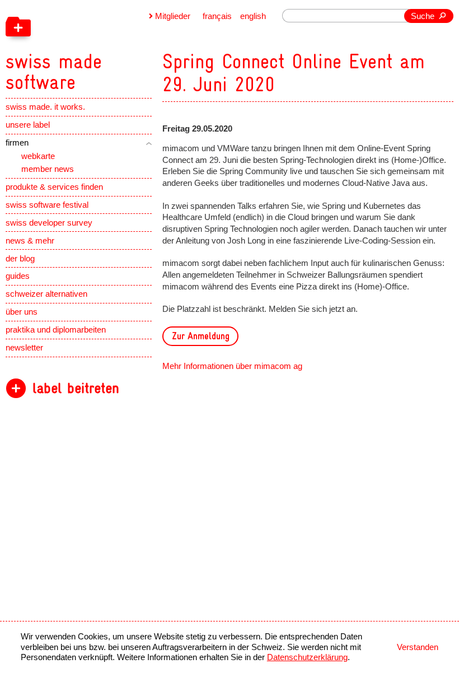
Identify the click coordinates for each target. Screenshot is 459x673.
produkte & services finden (54, 187)
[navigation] (109, 46)
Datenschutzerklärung (307, 657)
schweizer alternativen (46, 293)
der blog (20, 258)
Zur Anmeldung (201, 336)
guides (18, 276)
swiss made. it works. (45, 106)
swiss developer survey (49, 222)
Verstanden (417, 647)
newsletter (24, 347)
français (217, 16)
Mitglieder (172, 16)
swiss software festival (47, 204)
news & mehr (30, 240)
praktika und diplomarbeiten (56, 329)
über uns (22, 311)
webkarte (38, 156)
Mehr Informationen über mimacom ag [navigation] (232, 366)
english (253, 16)
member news (47, 169)
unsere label (28, 124)
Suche (422, 16)
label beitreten (75, 388)
